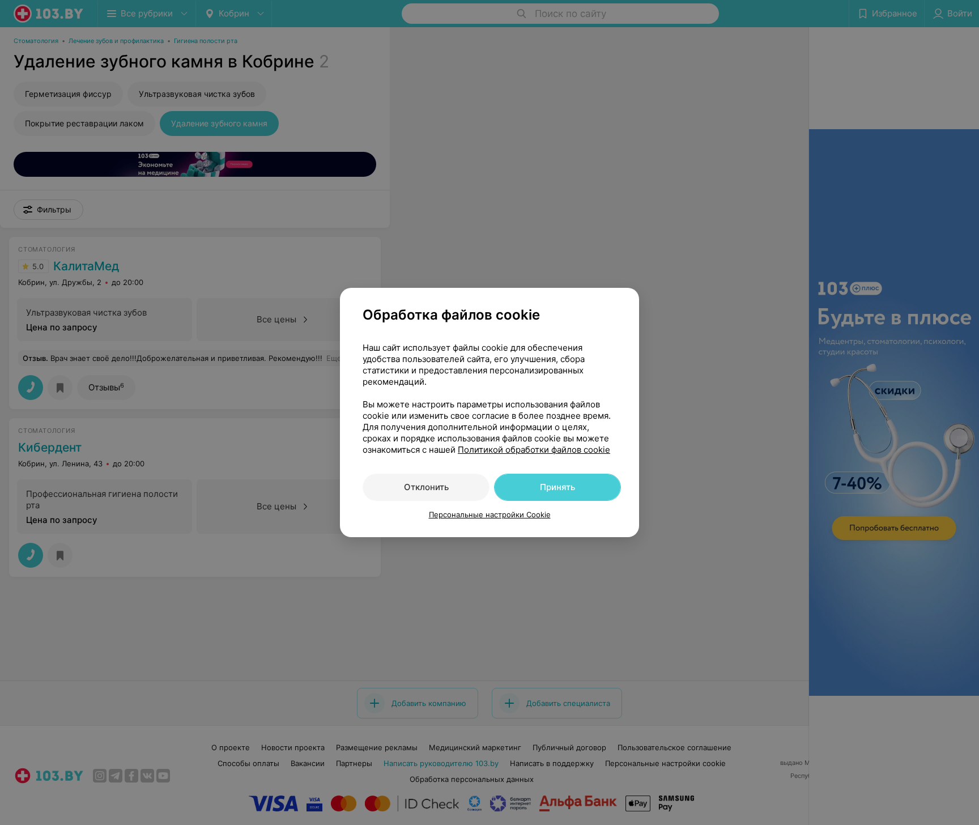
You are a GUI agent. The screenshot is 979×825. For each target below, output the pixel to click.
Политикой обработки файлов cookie (534, 449)
